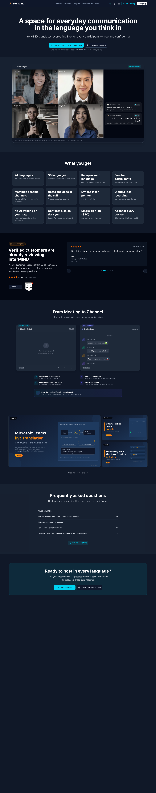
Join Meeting (130, 4)
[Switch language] (119, 3)
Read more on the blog (76, 473)
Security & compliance (91, 587)
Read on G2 (16, 287)
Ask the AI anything (79, 543)
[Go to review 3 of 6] (106, 283)
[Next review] (145, 284)
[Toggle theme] (114, 3)
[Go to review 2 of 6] (103, 283)
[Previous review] (69, 284)
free (106, 36)
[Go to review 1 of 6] (101, 283)
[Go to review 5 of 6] (110, 283)
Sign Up (143, 4)
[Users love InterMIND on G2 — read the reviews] (29, 286)
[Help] (110, 3)
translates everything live (55, 36)
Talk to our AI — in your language (68, 45)
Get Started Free (65, 587)
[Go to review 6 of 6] (112, 283)
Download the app (98, 45)
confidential (122, 36)
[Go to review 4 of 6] (108, 283)
